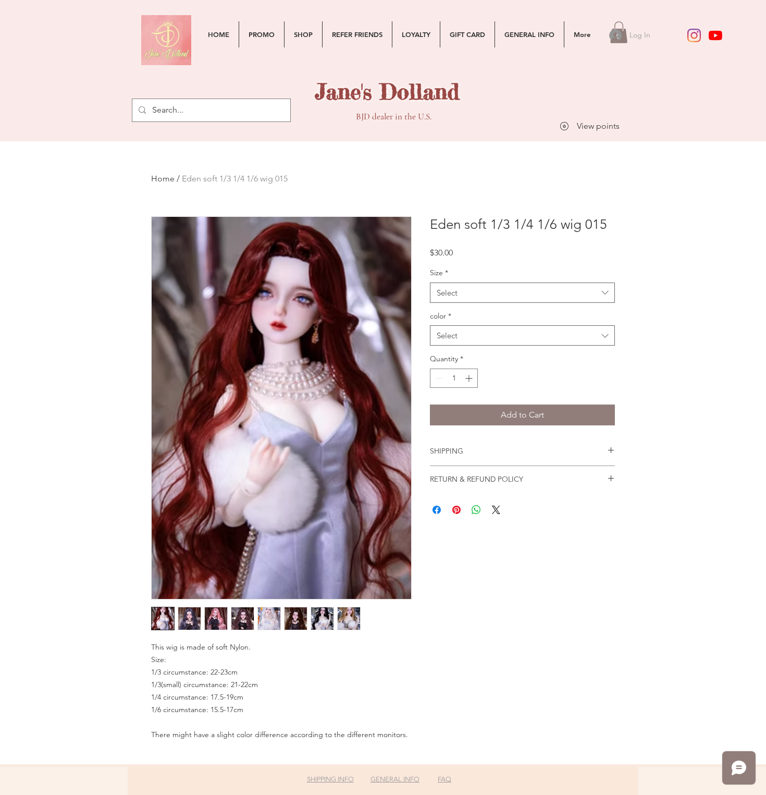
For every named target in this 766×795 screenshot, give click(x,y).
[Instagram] (694, 35)
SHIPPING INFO (330, 779)
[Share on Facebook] (436, 510)
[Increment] (469, 378)
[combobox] (522, 293)
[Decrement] (437, 378)
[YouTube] (715, 35)
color (440, 316)
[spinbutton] (453, 378)
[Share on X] (496, 510)
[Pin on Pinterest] (456, 510)
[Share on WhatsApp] (476, 510)
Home (163, 179)
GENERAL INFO (394, 779)
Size (439, 272)
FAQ (444, 779)
